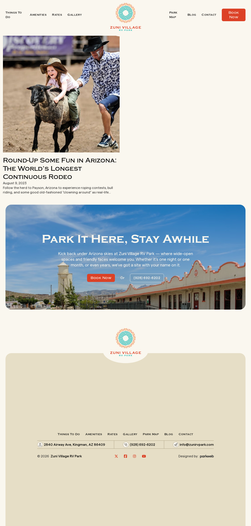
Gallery (74, 14)
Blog (191, 14)
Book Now (233, 15)
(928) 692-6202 (147, 278)
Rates (57, 14)
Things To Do (13, 15)
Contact (209, 14)
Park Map (173, 15)
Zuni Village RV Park (66, 456)
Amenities (38, 14)
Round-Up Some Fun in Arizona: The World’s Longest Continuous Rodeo (60, 168)
